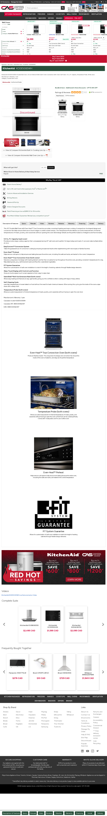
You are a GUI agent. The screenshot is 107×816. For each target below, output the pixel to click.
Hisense (32, 718)
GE (17, 727)
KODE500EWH (32, 64)
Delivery (100, 223)
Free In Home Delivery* (14, 184)
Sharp (56, 712)
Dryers (51, 18)
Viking (69, 712)
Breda (5, 721)
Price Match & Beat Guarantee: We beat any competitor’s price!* (28, 216)
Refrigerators (29, 14)
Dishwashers (30, 18)
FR (106, 2)
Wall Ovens (72, 14)
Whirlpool (70, 715)
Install (92, 223)
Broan (5, 724)
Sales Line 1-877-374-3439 (75, 2)
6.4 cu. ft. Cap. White (62, 115)
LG (30, 727)
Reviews (51, 223)
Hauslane (32, 715)
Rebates (61, 223)
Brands (59, 18)
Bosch (5, 718)
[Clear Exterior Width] (21, 41)
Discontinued (86, 741)
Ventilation (96, 14)
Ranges (50, 14)
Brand (4, 29)
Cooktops (60, 14)
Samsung (44, 727)
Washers (42, 18)
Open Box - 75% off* (73, 18)
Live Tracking (46, 2)
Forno (18, 721)
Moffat (44, 718)
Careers (96, 717)
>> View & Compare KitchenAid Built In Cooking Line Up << (25, 150)
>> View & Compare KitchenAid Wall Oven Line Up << (25, 155)
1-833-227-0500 (58, 2)
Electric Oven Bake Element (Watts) (11, 52)
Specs (24, 223)
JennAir (31, 721)
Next (49, 142)
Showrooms (85, 718)
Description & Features (10, 223)
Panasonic (45, 724)
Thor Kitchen (59, 724)
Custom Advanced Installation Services (20, 193)
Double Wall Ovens (18, 64)
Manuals (33, 223)
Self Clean (5, 45)
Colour (4, 31)
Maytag (44, 712)
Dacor (18, 712)
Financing (82, 223)
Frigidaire (19, 724)
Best (5, 715)
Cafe (5, 727)
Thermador (58, 721)
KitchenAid (25, 64)
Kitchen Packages (13, 14)
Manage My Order (16, 2)
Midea (43, 715)
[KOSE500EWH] (77, 107)
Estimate (51, 167)
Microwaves (84, 14)
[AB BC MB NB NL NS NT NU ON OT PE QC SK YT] (97, 2)
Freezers (41, 14)
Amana (5, 712)
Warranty (71, 223)
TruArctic (57, 727)
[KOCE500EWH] (62, 105)
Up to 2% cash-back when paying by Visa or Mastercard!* (27, 189)
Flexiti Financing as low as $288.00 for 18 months (23, 211)
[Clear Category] (21, 34)
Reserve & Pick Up (13, 202)
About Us (84, 712)
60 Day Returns (12, 198)
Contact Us (85, 715)
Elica (17, 718)
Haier (30, 712)
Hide (9, 24)
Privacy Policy (86, 726)
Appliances (4, 64)
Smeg (56, 718)
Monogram (45, 721)
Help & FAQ (85, 735)
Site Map (84, 738)
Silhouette (58, 715)
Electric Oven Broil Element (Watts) (11, 49)
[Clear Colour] (21, 31)
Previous (4, 142)
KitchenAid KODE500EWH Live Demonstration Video (19, 595)
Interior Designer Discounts (16, 207)
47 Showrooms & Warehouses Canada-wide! (71, 9)
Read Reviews (60, 95)
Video (42, 223)
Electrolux (20, 715)
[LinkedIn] (82, 752)
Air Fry (4, 54)
